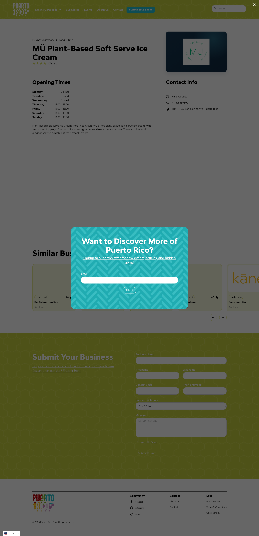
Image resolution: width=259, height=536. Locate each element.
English (12, 533)
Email (84, 273)
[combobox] (11, 533)
